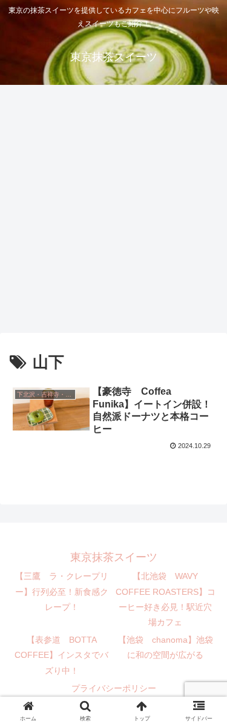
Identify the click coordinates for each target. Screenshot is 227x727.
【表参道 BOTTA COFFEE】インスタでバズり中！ (61, 655)
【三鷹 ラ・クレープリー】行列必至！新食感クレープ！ (61, 591)
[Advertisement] (113, 213)
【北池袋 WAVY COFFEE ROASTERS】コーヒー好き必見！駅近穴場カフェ (165, 599)
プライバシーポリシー (113, 688)
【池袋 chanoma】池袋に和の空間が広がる (165, 647)
